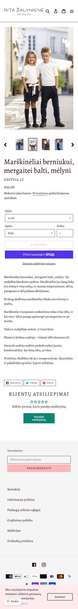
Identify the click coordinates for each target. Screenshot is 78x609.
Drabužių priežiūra (20, 541)
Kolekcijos (14, 530)
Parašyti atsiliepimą (39, 418)
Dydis (8, 211)
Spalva (8, 226)
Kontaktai (13, 489)
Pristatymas (40, 193)
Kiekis (60, 226)
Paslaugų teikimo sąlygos (23, 510)
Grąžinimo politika (19, 520)
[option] (19, 144)
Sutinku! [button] (60, 596)
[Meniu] (72, 11)
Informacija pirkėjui (21, 499)
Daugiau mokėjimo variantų (39, 264)
